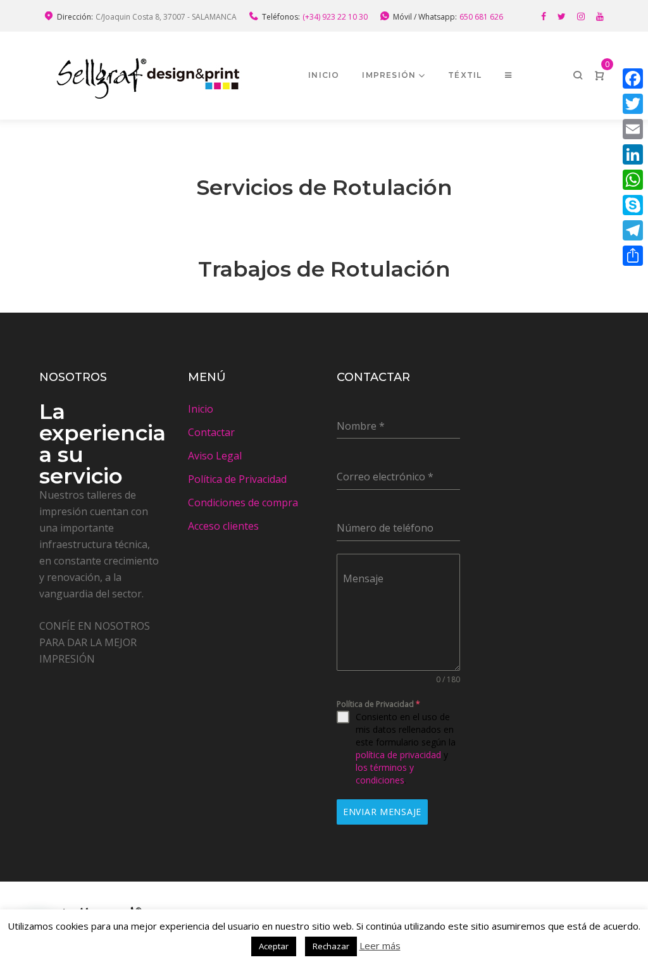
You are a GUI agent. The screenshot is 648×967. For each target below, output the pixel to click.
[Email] (632, 129)
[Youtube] (600, 16)
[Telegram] (632, 230)
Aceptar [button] (274, 946)
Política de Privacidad (237, 479)
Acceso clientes (223, 526)
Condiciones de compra (243, 502)
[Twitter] (562, 16)
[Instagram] (581, 16)
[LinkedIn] (632, 154)
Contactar (211, 432)
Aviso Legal (215, 456)
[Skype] (632, 205)
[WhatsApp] (632, 179)
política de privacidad (398, 755)
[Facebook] (543, 16)
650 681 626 (481, 16)
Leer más (380, 945)
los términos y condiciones (385, 773)
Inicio (323, 75)
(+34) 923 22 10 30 (335, 16)
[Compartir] (632, 255)
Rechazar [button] (331, 946)
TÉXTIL (465, 75)
